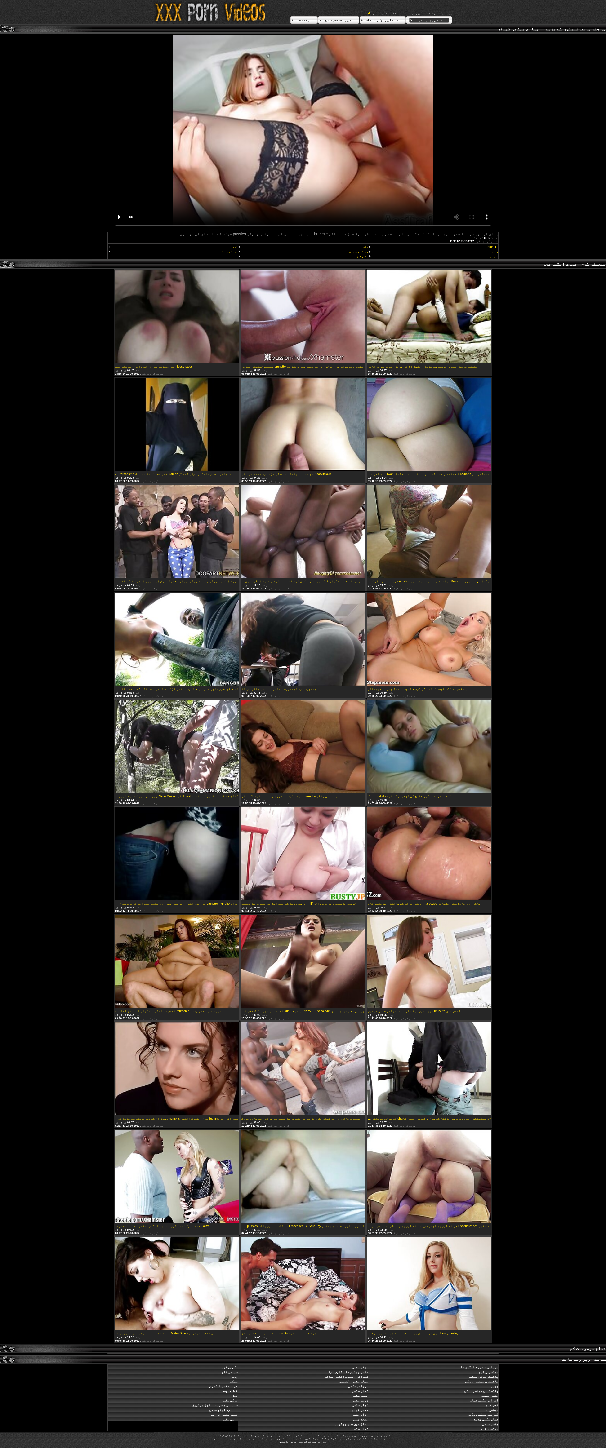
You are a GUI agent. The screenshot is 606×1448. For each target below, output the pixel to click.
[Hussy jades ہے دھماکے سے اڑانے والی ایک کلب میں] (177, 317)
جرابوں (493, 251)
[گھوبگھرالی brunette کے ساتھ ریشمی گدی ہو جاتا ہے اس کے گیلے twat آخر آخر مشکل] (429, 424)
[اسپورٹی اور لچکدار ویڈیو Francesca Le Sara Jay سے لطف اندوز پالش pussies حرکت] (303, 1176)
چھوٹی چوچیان (358, 251)
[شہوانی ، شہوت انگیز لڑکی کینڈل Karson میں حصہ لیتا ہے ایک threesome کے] (177, 424)
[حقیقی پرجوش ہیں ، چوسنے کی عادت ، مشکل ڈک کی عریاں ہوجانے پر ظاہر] (429, 317)
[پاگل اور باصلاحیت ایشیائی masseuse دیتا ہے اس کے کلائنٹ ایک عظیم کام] (429, 854)
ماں (365, 246)
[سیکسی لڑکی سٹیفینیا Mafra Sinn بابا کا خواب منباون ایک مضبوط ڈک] (177, 1284)
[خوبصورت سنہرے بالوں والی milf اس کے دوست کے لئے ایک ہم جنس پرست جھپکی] (303, 854)
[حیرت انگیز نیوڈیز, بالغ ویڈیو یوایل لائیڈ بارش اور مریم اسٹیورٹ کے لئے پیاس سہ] (177, 532)
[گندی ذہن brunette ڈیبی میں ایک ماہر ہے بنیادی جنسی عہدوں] (429, 962)
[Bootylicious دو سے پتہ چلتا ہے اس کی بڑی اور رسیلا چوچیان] (303, 424)
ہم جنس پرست (229, 251)
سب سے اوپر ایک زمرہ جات (382, 20)
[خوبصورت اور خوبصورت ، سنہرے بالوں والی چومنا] (303, 639)
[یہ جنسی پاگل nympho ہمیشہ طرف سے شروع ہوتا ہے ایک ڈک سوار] (303, 747)
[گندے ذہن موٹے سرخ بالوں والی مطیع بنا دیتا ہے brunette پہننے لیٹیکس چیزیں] (303, 317)
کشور (234, 246)
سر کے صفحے (304, 20)
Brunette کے (490, 246)
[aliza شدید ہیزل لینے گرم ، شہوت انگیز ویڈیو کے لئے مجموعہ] (177, 1176)
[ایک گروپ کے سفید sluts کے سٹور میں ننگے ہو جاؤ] (303, 1284)
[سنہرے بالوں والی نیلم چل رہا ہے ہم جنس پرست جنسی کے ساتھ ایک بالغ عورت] (303, 1069)
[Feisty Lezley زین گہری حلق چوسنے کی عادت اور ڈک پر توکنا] (429, 1284)
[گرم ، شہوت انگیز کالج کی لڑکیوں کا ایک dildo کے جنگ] (429, 747)
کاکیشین (362, 256)
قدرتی (494, 256)
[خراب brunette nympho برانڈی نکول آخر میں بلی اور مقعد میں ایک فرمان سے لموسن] (177, 854)
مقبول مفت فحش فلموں (338, 20)
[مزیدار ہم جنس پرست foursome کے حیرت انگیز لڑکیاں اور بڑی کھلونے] (177, 962)
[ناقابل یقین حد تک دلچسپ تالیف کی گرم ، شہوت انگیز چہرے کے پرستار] (429, 639)
